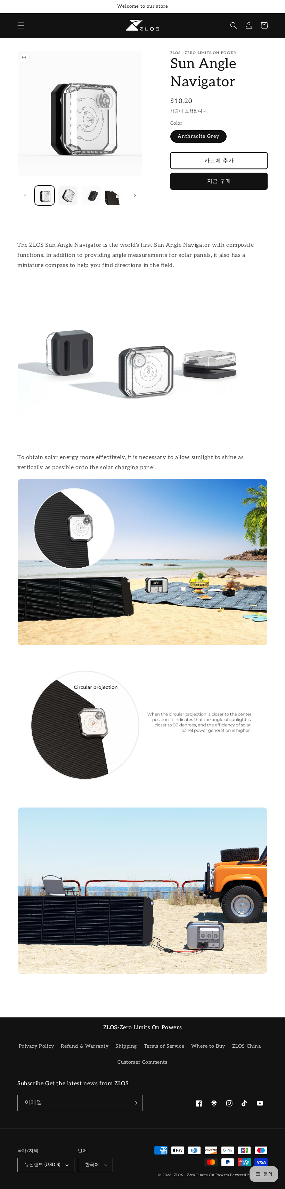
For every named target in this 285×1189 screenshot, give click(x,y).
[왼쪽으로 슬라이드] (25, 195)
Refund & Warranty (84, 1046)
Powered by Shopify (249, 1175)
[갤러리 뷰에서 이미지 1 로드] (44, 196)
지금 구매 (219, 181)
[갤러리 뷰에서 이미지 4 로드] (115, 196)
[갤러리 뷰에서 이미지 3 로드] (91, 196)
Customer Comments (142, 1062)
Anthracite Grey (198, 136)
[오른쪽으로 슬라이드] (134, 195)
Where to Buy (208, 1046)
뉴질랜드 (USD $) (42, 1164)
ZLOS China (246, 1046)
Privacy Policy (36, 1046)
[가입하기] (134, 1103)
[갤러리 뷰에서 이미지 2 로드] (68, 196)
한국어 (92, 1164)
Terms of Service (164, 1046)
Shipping (126, 1046)
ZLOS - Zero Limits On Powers (201, 1175)
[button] (20, 25)
